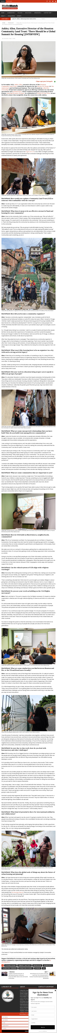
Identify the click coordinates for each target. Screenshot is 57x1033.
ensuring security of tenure (15, 93)
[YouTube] (55, 1)
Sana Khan (6, 38)
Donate (19, 16)
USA (44, 968)
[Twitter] (53, 1)
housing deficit (48, 965)
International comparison (10, 968)
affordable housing (10, 965)
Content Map (47, 12)
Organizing (37, 12)
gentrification (17, 91)
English (3, 1)
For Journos (11, 16)
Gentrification (37, 965)
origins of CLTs (30, 151)
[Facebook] (47, 1)
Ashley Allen (18, 84)
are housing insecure (17, 892)
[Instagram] (50, 1)
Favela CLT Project (43, 86)
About (3, 16)
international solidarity (26, 968)
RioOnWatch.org (23, 1001)
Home (2, 12)
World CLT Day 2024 (43, 93)
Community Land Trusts (24, 965)
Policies (20, 12)
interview (37, 968)
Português (9, 1)
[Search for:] (48, 18)
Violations (28, 12)
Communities (11, 12)
